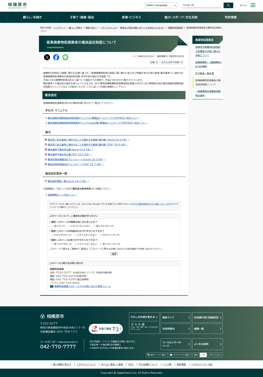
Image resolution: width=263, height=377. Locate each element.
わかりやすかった (63, 235)
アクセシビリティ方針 (201, 364)
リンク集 (167, 364)
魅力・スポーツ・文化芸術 (181, 17)
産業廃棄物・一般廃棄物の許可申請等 (208, 64)
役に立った (59, 226)
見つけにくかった (111, 244)
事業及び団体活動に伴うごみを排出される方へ (142, 28)
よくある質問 (201, 344)
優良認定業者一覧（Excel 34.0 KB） (67, 181)
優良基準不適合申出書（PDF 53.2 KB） (68, 154)
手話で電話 (105, 328)
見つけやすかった (63, 244)
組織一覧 (199, 328)
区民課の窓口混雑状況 (206, 317)
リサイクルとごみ (109, 28)
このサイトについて (86, 364)
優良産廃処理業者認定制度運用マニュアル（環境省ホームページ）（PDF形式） (92, 118)
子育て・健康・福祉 (82, 17)
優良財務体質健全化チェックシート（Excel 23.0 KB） (75, 159)
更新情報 (181, 364)
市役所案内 (168, 328)
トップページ (59, 28)
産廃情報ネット (61, 195)
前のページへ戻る (158, 355)
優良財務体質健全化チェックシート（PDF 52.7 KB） (75, 164)
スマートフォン (215, 355)
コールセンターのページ (171, 344)
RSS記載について (148, 364)
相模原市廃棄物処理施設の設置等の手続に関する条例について (208, 51)
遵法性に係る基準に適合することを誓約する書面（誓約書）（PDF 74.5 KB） (87, 145)
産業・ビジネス (131, 17)
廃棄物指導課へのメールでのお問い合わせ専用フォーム (82, 286)
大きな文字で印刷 (170, 62)
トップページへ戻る (181, 355)
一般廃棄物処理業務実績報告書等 (208, 93)
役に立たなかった (105, 226)
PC (203, 355)
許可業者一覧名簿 (204, 73)
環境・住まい (91, 28)
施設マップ (168, 317)
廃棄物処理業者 (175, 28)
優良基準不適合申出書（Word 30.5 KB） (69, 150)
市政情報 (230, 17)
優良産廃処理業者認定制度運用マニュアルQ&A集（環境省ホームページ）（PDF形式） (96, 123)
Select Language (156, 5)
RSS (130, 364)
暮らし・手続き (32, 17)
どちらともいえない (81, 226)
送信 (114, 254)
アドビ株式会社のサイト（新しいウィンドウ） (152, 204)
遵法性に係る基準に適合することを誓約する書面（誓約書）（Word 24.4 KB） (87, 140)
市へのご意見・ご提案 (112, 364)
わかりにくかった (111, 235)
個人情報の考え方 (62, 364)
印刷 (152, 62)
